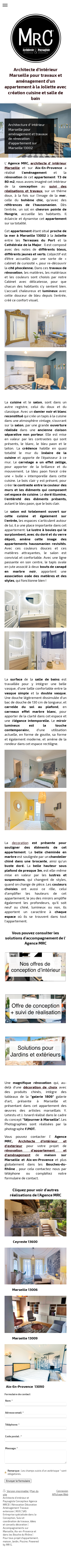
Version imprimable (17, 1491)
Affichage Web (60, 1494)
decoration (20, 843)
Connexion (62, 1490)
